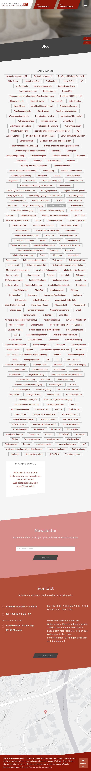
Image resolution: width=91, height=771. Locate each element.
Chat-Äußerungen (20, 290)
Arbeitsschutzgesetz (22, 111)
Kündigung (57, 255)
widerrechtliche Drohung (48, 126)
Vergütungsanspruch (28, 91)
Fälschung (49, 235)
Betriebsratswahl (53, 439)
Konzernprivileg (12, 275)
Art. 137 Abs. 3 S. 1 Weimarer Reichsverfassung (27, 355)
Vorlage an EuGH (19, 424)
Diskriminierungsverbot (36, 265)
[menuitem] (45, 4)
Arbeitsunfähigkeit (38, 156)
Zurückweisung (78, 449)
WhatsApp (39, 290)
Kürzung (74, 290)
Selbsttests (47, 315)
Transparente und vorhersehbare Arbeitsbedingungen (31, 96)
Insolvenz (10, 215)
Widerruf (57, 355)
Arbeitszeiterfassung (68, 106)
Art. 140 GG (80, 350)
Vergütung (54, 250)
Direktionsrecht (79, 305)
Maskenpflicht (61, 305)
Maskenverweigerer (61, 280)
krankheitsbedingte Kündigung (25, 146)
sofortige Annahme (49, 121)
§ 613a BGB (80, 215)
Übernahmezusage (40, 370)
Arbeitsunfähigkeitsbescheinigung (58, 399)
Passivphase (11, 260)
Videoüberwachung (17, 200)
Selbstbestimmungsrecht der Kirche (54, 350)
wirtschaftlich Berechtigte (15, 365)
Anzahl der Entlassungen (46, 270)
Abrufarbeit (80, 434)
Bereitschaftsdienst (19, 245)
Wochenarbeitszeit (32, 439)
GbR (84, 444)
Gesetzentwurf (65, 185)
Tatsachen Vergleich (21, 389)
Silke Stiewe (13, 81)
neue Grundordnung (74, 330)
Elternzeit (71, 161)
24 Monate (55, 429)
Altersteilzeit (73, 255)
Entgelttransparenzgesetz (74, 190)
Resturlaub (45, 379)
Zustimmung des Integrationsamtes (30, 151)
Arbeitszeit (42, 176)
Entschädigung (75, 200)
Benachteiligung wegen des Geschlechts (45, 195)
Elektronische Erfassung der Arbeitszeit (36, 185)
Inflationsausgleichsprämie (34, 260)
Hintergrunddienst (69, 414)
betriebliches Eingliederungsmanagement (61, 146)
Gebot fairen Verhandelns (20, 126)
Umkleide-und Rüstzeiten (23, 419)
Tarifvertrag (57, 260)
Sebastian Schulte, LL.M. (17, 76)
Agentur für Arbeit (19, 225)
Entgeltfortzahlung (41, 300)
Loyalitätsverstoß (15, 330)
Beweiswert (80, 156)
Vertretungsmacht (72, 454)
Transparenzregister (75, 355)
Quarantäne (14, 394)
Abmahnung (80, 280)
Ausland (48, 434)
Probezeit (58, 365)
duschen (57, 176)
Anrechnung (70, 230)
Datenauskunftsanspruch (15, 345)
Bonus (38, 220)
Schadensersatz (26, 141)
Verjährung (76, 370)
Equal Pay (12, 205)
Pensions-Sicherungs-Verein (17, 220)
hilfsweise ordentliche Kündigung (28, 384)
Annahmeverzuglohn (19, 131)
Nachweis (15, 454)
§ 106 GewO (64, 434)
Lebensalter (54, 340)
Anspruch (69, 250)
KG (58, 360)
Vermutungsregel (76, 195)
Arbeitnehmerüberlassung (74, 270)
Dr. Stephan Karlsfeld (43, 76)
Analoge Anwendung (34, 454)
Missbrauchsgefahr (41, 345)
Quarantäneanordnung (59, 310)
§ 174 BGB (54, 454)
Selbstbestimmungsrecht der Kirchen (68, 265)
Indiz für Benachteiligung (43, 225)
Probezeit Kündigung (77, 365)
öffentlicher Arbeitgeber (51, 181)
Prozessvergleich (56, 384)
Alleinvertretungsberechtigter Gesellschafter (24, 449)
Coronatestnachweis (66, 86)
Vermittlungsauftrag (76, 220)
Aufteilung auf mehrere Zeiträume (20, 190)
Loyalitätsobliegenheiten (36, 335)
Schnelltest (63, 315)
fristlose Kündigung (26, 379)
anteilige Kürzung (33, 394)
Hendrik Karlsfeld (32, 81)
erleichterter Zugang (14, 434)
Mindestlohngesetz (36, 310)
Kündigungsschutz (49, 190)
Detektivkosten (77, 205)
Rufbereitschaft (41, 409)
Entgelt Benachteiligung (33, 205)
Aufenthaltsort (20, 414)
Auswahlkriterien (35, 340)
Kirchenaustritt (14, 265)
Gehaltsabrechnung (68, 235)
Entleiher (50, 275)
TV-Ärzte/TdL (74, 409)
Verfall (74, 404)
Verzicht (73, 384)
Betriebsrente (76, 210)
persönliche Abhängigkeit (71, 116)
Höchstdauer (59, 370)
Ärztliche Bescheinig (60, 156)
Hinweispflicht (15, 374)
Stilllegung (56, 151)
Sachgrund (32, 295)
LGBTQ (17, 335)
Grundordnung (37, 325)
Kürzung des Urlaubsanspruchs (34, 166)
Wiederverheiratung (52, 320)
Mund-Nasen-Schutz (39, 305)
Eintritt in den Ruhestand (68, 389)
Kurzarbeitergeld (20, 429)
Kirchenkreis (30, 181)
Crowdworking (43, 111)
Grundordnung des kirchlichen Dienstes (66, 325)
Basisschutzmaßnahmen (71, 171)
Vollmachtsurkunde (57, 449)
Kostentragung (49, 91)
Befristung (37, 161)
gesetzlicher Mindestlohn (44, 245)
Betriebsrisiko (20, 300)
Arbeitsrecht (21, 161)
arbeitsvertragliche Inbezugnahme (40, 136)
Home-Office (69, 81)
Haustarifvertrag (37, 101)
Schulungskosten (78, 345)
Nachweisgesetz (17, 101)
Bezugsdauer (39, 429)
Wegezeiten (13, 181)
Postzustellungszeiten (66, 444)
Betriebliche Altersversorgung (52, 210)
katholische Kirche (16, 325)
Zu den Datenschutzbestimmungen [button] (37, 767)
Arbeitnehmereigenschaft (66, 111)
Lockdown (77, 295)
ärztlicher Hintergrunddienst (44, 414)
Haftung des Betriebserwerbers (55, 215)
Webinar (29, 350)
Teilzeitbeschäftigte (77, 260)
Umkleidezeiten (73, 176)
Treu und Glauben (17, 370)
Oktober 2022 (15, 310)
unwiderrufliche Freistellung (47, 230)
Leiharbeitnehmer (33, 275)
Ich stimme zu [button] (83, 763)
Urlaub (78, 310)
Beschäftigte (19, 106)
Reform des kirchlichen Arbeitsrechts (44, 330)
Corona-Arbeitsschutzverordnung (22, 171)
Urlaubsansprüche (70, 419)
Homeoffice (67, 91)
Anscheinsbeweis (43, 444)
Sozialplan (71, 151)
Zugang (26, 444)
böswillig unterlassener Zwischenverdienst (52, 131)
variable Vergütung (74, 394)
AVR (78, 131)
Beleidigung (81, 285)
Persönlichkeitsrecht (40, 200)
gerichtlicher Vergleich (70, 225)
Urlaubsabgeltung (43, 389)
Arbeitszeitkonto (22, 230)
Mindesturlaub (53, 394)
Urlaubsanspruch (57, 290)
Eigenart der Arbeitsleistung (55, 295)
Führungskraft (15, 295)
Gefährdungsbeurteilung (21, 176)
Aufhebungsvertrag (26, 121)
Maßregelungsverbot (14, 280)
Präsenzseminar (12, 350)
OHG (48, 360)
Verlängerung (48, 171)
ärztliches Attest (11, 285)
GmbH (14, 360)
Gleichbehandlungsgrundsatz (30, 250)
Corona (43, 255)
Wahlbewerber (73, 439)
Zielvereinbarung (55, 220)
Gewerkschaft (56, 101)
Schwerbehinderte (75, 181)
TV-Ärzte (58, 409)
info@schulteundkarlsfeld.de (21, 606)
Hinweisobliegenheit (71, 424)
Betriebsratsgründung (15, 156)
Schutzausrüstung (48, 419)
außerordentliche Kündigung (21, 210)
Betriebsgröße (11, 444)
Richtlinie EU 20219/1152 (71, 96)
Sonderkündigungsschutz (59, 285)
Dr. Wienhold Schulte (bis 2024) (71, 76)
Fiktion (15, 439)
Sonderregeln (72, 429)
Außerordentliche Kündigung (26, 235)
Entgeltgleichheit (15, 195)
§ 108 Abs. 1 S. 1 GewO (24, 240)
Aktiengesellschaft (31, 360)
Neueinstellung (54, 161)
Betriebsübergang (28, 215)
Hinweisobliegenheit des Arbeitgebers (66, 374)
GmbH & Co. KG (72, 360)
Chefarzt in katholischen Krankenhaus (21, 320)
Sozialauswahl (15, 340)
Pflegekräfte (72, 240)
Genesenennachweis (43, 86)
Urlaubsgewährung (65, 379)
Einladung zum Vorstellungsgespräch (55, 141)
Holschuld (56, 240)
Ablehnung (80, 275)
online (42, 240)
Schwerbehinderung (73, 340)
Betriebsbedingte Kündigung (65, 335)
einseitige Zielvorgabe (28, 399)
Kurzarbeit (65, 275)
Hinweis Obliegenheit (20, 409)
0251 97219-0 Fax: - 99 (18, 614)
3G (82, 81)
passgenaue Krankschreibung (26, 404)
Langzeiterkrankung (36, 374)
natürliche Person (40, 365)
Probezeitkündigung (33, 285)
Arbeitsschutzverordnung (22, 255)
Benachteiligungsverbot (15, 305)
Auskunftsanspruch (73, 126)
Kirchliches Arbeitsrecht (76, 320)
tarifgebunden (75, 101)
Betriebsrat (60, 345)
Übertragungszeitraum (55, 404)
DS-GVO (59, 200)
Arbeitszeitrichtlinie (62, 166)
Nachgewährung (29, 315)
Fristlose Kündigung (37, 280)
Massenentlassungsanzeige (18, 270)
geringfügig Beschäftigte (65, 300)
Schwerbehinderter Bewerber (73, 136)
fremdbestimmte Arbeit (44, 116)
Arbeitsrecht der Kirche (70, 245)
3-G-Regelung (51, 81)
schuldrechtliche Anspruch (42, 106)
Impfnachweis (22, 86)
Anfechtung (68, 121)
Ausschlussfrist (12, 136)
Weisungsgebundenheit (19, 116)
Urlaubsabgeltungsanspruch (44, 424)
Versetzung (34, 434)
